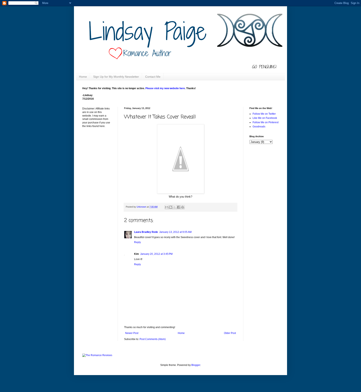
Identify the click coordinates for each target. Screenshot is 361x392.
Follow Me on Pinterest (265, 122)
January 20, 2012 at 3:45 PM (156, 253)
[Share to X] (175, 207)
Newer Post (131, 333)
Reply (137, 242)
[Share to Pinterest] (182, 207)
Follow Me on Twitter (264, 113)
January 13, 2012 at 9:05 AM (175, 232)
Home (83, 76)
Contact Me (152, 76)
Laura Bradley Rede (146, 232)
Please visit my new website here (165, 88)
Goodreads (259, 126)
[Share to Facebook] (179, 207)
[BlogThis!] (171, 207)
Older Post (230, 333)
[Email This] (167, 207)
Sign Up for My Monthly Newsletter (116, 76)
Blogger (195, 365)
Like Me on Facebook (265, 118)
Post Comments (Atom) (153, 339)
